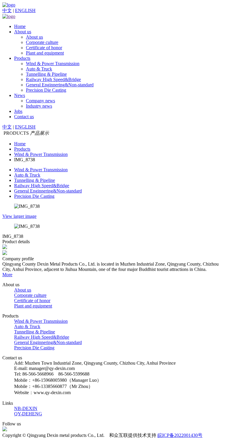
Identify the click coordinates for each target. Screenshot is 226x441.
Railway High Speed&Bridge (53, 79)
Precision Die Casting (46, 90)
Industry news (39, 105)
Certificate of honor (44, 47)
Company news (40, 100)
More (7, 274)
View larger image (19, 216)
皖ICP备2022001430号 (179, 435)
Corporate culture (42, 42)
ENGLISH (25, 10)
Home (20, 26)
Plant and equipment (45, 52)
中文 (7, 10)
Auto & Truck (39, 68)
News (19, 95)
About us (22, 31)
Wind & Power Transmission (52, 63)
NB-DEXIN (25, 408)
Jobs (18, 111)
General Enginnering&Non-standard (60, 84)
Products (22, 58)
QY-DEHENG (28, 413)
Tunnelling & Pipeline (46, 74)
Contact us (24, 116)
